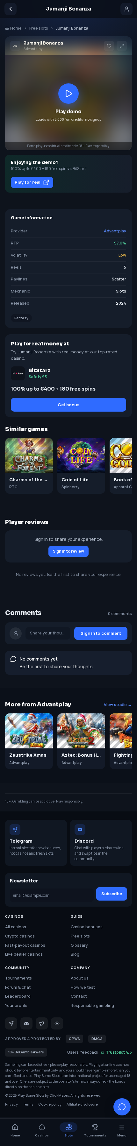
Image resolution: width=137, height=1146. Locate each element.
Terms (28, 1104)
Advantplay (115, 231)
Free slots (38, 28)
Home (16, 28)
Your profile (16, 1005)
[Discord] (26, 1023)
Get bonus (69, 404)
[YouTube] (57, 1023)
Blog (75, 954)
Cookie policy (49, 1104)
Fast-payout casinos (25, 945)
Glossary (79, 945)
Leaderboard (18, 996)
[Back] (10, 9)
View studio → (118, 704)
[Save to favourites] (109, 46)
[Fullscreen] (122, 46)
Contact (79, 996)
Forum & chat (18, 987)
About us (80, 978)
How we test (83, 987)
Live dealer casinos (24, 954)
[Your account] (126, 9)
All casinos (15, 927)
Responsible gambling (92, 1005)
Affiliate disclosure (82, 1104)
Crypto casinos (20, 936)
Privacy (11, 1104)
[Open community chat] (122, 1106)
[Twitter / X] (42, 1023)
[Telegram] (11, 1023)
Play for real (27, 182)
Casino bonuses (87, 927)
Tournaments (18, 978)
